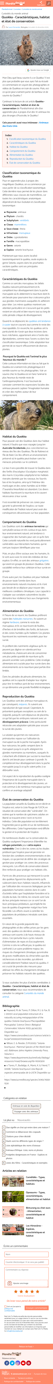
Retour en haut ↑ (26, 1346)
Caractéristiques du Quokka (23, 143)
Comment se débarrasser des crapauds (23, 1132)
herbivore (14, 622)
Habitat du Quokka (19, 147)
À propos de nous (40, 1374)
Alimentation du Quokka (21, 155)
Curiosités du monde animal (32, 9)
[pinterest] (28, 1363)
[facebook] (6, 1363)
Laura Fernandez (14, 27)
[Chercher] (49, 3)
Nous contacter (9, 1378)
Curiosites (17, 9)
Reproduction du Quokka (21, 159)
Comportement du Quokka (22, 151)
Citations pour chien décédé (18, 1136)
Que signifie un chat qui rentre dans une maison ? (28, 1127)
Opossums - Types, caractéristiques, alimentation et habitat (38, 1196)
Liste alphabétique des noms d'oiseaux (23, 1145)
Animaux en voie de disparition (26, 1106)
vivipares (23, 704)
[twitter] (12, 1363)
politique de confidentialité (9, 1309)
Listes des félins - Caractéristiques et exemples (26, 1163)
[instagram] (17, 1363)
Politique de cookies (33, 1382)
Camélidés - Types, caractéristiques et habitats (35, 1181)
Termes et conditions (25, 1378)
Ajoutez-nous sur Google (39, 70)
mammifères (20, 225)
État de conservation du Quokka (24, 163)
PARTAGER (41, 5)
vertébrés (24, 220)
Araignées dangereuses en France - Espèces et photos (26, 1156)
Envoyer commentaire (36, 1308)
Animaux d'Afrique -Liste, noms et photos (24, 1150)
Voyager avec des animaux (26, 1111)
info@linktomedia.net (14, 1331)
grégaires (44, 561)
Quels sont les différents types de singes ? (24, 1141)
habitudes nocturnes (23, 619)
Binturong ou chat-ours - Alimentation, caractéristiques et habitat (38, 1213)
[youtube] (23, 1363)
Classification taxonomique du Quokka (27, 139)
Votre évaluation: (26, 1296)
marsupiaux (24, 233)
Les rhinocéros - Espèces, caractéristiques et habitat (35, 1231)
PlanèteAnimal (7, 9)
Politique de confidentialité (13, 1382)
